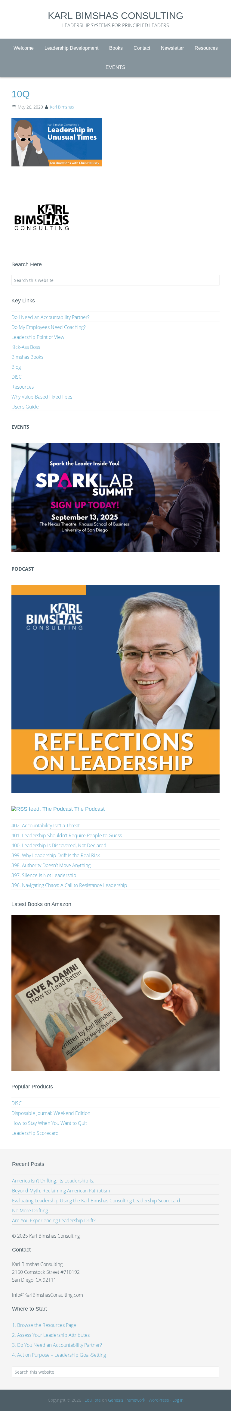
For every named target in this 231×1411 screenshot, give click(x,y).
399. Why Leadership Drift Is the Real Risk (55, 855)
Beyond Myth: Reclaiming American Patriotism (61, 1190)
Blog (16, 367)
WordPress (159, 1400)
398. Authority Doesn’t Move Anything (51, 865)
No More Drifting (30, 1210)
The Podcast (89, 809)
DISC (16, 377)
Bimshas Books (27, 357)
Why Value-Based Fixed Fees (41, 396)
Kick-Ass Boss (25, 347)
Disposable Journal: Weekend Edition (50, 1113)
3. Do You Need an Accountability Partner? (57, 1345)
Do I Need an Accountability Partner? (50, 317)
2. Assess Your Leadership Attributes (51, 1335)
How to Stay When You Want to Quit (49, 1123)
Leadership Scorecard (35, 1133)
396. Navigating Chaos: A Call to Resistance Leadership (69, 885)
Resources (22, 387)
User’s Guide (25, 406)
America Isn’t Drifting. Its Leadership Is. (53, 1180)
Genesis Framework (126, 1400)
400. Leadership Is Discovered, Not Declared (58, 845)
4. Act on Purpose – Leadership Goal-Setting (59, 1355)
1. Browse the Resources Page (44, 1325)
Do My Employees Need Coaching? (48, 327)
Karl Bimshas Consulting (115, 15)
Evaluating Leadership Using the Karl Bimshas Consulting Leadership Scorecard (96, 1200)
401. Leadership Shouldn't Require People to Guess (66, 835)
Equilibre (93, 1400)
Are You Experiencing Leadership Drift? (54, 1220)
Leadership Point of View (37, 337)
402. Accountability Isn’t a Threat (45, 825)
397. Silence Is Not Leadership (43, 875)
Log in (177, 1400)
